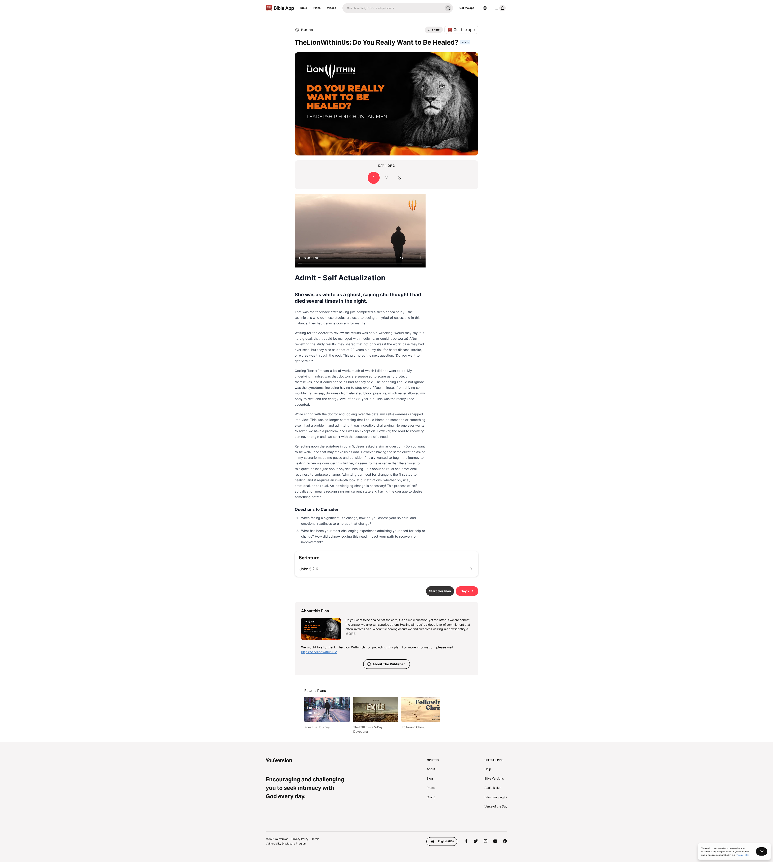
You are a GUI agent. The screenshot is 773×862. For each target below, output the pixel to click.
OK (762, 851)
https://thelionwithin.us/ (319, 652)
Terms (315, 838)
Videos (331, 7)
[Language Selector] (485, 8)
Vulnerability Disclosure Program (286, 843)
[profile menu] (499, 8)
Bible (303, 7)
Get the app (466, 7)
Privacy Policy (299, 838)
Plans (316, 7)
